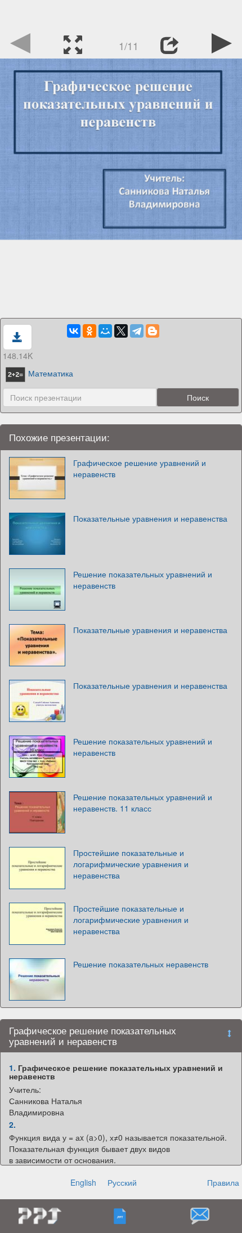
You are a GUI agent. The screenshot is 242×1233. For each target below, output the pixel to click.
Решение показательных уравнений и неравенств (142, 579)
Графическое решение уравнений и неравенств (139, 468)
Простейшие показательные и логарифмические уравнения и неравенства (131, 864)
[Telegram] (137, 331)
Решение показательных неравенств (140, 964)
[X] (121, 331)
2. (12, 1124)
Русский (122, 1182)
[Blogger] (152, 331)
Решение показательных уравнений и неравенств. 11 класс (142, 802)
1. (12, 1067)
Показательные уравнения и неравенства (150, 518)
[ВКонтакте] (73, 331)
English (83, 1182)
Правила (223, 1182)
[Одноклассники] (89, 331)
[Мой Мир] (105, 331)
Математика (50, 373)
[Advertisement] (121, 14)
